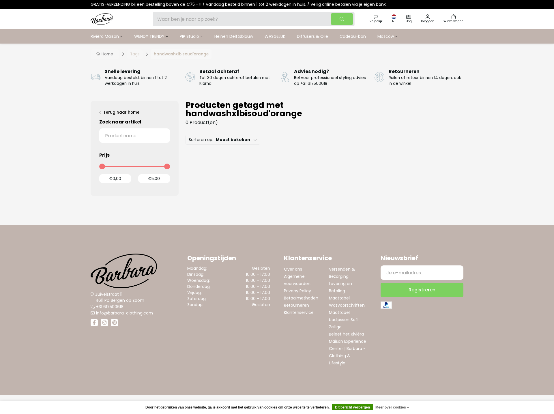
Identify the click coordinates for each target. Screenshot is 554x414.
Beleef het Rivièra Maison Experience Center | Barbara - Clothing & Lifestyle (347, 348)
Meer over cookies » (392, 407)
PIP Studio (189, 36)
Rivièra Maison (105, 36)
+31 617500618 (109, 307)
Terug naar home (121, 112)
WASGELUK (275, 36)
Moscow (385, 36)
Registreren (422, 289)
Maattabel (339, 298)
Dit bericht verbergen (352, 407)
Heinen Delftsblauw (233, 36)
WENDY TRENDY (149, 36)
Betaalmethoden (301, 298)
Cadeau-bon (353, 36)
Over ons (293, 269)
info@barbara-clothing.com (124, 313)
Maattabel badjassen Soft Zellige (344, 320)
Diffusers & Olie (312, 36)
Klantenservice (299, 312)
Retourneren (296, 305)
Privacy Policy (297, 291)
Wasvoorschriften (347, 305)
